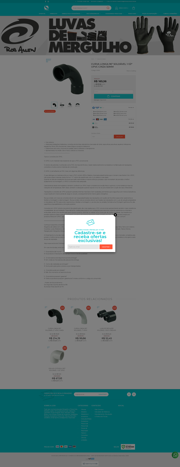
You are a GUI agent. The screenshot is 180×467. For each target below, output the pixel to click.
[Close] (115, 215)
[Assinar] (106, 246)
